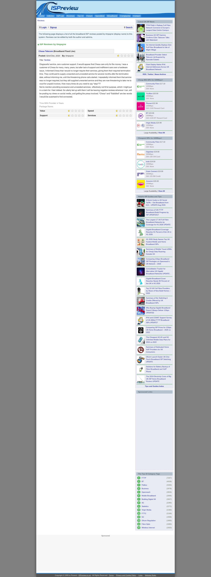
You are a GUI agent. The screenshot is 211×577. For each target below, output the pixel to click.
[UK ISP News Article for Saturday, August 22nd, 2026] (141, 31)
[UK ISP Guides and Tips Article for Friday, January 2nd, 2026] (141, 285)
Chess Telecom (46, 51)
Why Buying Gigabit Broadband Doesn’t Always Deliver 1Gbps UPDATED (158, 310)
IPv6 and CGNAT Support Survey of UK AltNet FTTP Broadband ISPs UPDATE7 (159, 320)
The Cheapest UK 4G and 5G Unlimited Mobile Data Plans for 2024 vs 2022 (158, 339)
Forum (89, 16)
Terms (111, 575)
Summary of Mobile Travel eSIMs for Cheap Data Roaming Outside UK (159, 251)
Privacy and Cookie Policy (126, 575)
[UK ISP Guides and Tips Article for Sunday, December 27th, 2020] (141, 314)
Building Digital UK (149, 499)
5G (143, 517)
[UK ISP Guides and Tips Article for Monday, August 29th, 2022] (141, 206)
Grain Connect (151, 171)
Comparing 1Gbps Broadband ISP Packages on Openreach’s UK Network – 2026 (158, 261)
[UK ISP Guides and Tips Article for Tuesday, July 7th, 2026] (141, 236)
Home (41, 16)
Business (145, 489)
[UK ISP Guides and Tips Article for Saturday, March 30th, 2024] (141, 383)
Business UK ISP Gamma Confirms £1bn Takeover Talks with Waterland (157, 37)
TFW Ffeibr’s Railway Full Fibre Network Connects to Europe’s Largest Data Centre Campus (158, 27)
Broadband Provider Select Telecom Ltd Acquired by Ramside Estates (156, 57)
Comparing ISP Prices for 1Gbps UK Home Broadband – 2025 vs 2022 (158, 329)
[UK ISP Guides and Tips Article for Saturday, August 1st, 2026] (141, 226)
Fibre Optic (146, 524)
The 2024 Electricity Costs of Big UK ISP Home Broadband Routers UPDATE (158, 378)
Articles (50, 16)
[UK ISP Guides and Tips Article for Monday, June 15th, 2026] (141, 246)
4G (143, 503)
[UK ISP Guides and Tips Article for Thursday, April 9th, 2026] (141, 255)
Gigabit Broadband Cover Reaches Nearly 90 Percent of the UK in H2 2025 (157, 281)
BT (147, 113)
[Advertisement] (129, 7)
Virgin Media (151, 123)
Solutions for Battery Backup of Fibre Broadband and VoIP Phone (158, 369)
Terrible (47, 60)
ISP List (60, 16)
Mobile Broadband (149, 496)
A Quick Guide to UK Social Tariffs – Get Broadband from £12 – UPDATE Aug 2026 (157, 202)
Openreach (146, 492)
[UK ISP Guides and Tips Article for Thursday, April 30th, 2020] (141, 216)
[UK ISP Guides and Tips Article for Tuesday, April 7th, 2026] (141, 265)
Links (140, 575)
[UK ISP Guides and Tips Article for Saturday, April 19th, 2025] (141, 334)
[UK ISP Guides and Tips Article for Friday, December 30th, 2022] (141, 353)
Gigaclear (149, 152)
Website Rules (150, 575)
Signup (53, 27)
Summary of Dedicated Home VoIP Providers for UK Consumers (157, 349)
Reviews (70, 16)
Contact (136, 16)
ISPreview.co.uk (85, 575)
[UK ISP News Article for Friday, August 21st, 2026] (141, 51)
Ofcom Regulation (149, 520)
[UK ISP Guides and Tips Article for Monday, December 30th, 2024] (141, 343)
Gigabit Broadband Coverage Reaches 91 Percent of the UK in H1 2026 (158, 232)
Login (44, 27)
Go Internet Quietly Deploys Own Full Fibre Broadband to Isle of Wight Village (158, 47)
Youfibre (149, 93)
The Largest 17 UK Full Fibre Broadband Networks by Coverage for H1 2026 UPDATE (158, 222)
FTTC (144, 513)
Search (129, 27)
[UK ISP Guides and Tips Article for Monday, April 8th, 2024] (141, 324)
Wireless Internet (148, 528)
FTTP (144, 478)
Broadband (112, 16)
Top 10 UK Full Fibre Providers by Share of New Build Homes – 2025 (158, 290)
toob (147, 161)
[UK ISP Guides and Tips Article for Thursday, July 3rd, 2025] (141, 294)
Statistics (145, 506)
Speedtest (99, 16)
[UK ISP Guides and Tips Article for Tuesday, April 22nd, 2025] (141, 304)
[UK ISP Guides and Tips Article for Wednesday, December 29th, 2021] (141, 373)
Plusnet (149, 103)
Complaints (125, 16)
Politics (144, 485)
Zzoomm (149, 181)
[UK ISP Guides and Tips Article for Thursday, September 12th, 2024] (141, 363)
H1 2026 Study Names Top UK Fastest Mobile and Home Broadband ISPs (158, 241)
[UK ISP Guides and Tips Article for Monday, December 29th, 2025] (141, 275)
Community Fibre (152, 84)
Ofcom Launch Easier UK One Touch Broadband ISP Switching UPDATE (158, 359)
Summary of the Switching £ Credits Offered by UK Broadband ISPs (157, 300)
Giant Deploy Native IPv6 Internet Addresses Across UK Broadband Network (157, 66)
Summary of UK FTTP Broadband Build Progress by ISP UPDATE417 (157, 212)
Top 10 (80, 16)
